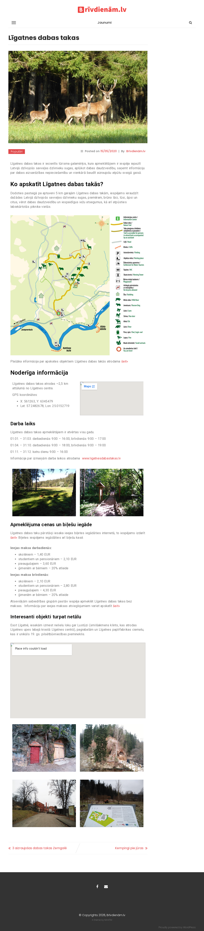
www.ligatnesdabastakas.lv (101, 458)
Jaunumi (104, 22)
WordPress (189, 927)
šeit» (124, 361)
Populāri (17, 152)
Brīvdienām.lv (135, 151)
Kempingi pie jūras (129, 848)
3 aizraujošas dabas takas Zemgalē (39, 848)
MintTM (108, 919)
